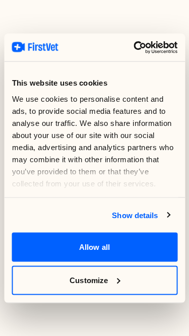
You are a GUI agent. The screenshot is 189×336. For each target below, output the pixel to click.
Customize (89, 280)
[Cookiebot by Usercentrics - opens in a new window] (134, 47)
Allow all (94, 247)
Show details (135, 215)
